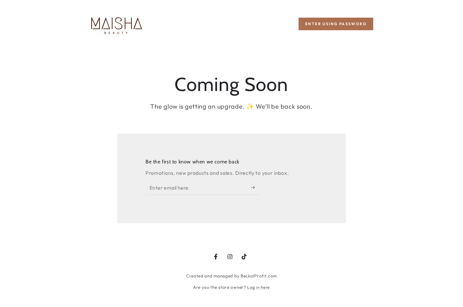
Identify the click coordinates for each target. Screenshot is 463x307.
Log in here (258, 287)
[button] (336, 24)
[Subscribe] (255, 188)
